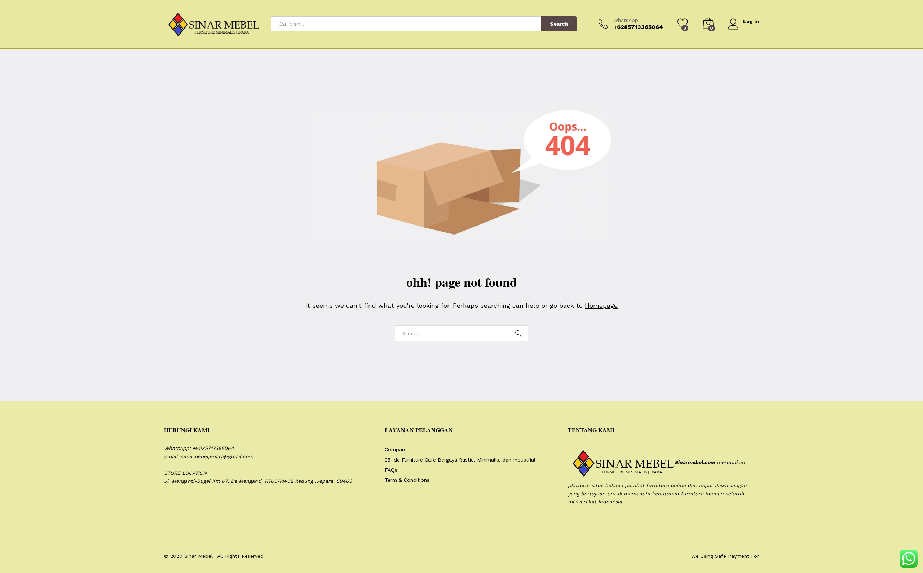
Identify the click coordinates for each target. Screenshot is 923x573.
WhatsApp (625, 20)
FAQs (391, 470)
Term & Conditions (407, 480)
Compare (396, 449)
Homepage (601, 305)
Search (559, 24)
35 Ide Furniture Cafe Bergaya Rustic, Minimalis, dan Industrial (460, 460)
